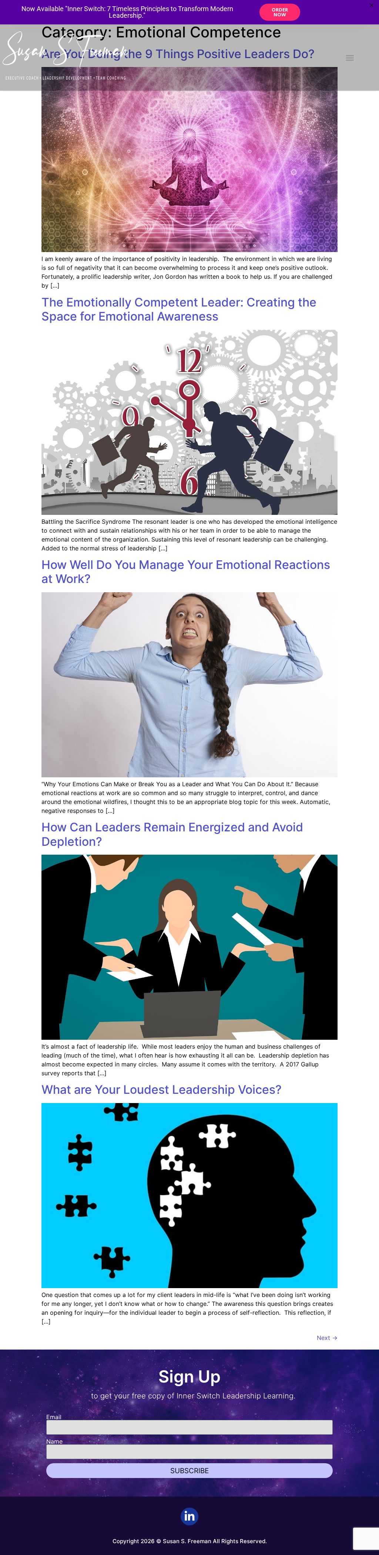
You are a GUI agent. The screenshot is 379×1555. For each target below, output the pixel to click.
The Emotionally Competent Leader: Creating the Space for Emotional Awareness (178, 309)
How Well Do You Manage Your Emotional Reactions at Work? (185, 571)
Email (53, 1417)
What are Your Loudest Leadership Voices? (161, 1089)
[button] (349, 57)
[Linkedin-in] (189, 1516)
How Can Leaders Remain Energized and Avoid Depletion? (172, 834)
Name (54, 1441)
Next (327, 1337)
